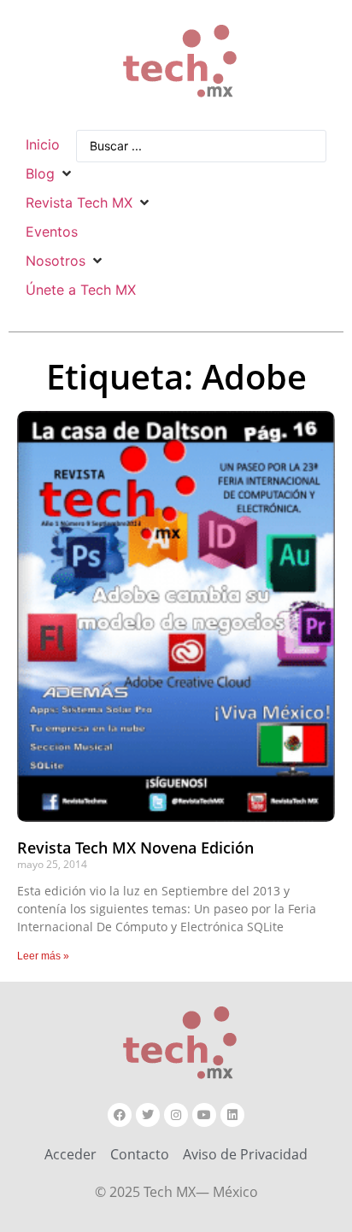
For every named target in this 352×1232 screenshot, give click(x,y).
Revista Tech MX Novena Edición (135, 847)
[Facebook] (120, 1115)
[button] (50, 173)
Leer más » (43, 956)
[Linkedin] (232, 1115)
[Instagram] (176, 1115)
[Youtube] (204, 1115)
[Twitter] (148, 1115)
